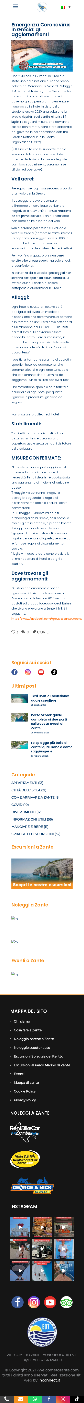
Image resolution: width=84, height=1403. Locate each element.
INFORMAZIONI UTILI (28, 819)
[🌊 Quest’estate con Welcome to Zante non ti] (42, 1271)
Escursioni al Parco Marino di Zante (42, 1065)
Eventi (19, 1074)
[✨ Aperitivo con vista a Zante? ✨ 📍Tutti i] (20, 1249)
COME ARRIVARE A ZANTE (33, 797)
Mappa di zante (26, 1083)
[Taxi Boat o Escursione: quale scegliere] (19, 698)
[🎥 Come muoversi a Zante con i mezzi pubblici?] (42, 1249)
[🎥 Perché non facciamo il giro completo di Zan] (64, 1249)
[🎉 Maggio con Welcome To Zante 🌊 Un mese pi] (64, 1271)
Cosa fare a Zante (28, 1030)
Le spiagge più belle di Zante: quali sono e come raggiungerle (52, 747)
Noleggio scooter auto (32, 1048)
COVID (43, 632)
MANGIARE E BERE (27, 827)
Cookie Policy (25, 1091)
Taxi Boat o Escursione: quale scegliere (50, 698)
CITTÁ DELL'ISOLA (25, 790)
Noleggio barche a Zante (34, 1039)
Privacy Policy (25, 1100)
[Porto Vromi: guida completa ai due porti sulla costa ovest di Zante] (19, 717)
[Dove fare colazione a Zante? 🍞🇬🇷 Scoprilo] (42, 1227)
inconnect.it (49, 1380)
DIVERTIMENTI (23, 812)
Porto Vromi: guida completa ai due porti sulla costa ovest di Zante (49, 721)
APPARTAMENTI (24, 783)
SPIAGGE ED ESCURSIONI (32, 834)
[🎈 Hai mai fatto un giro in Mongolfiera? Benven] (20, 1271)
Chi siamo (22, 1021)
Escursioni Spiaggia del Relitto (38, 1056)
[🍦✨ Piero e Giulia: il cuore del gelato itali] (64, 1227)
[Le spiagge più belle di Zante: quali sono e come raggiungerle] (19, 745)
